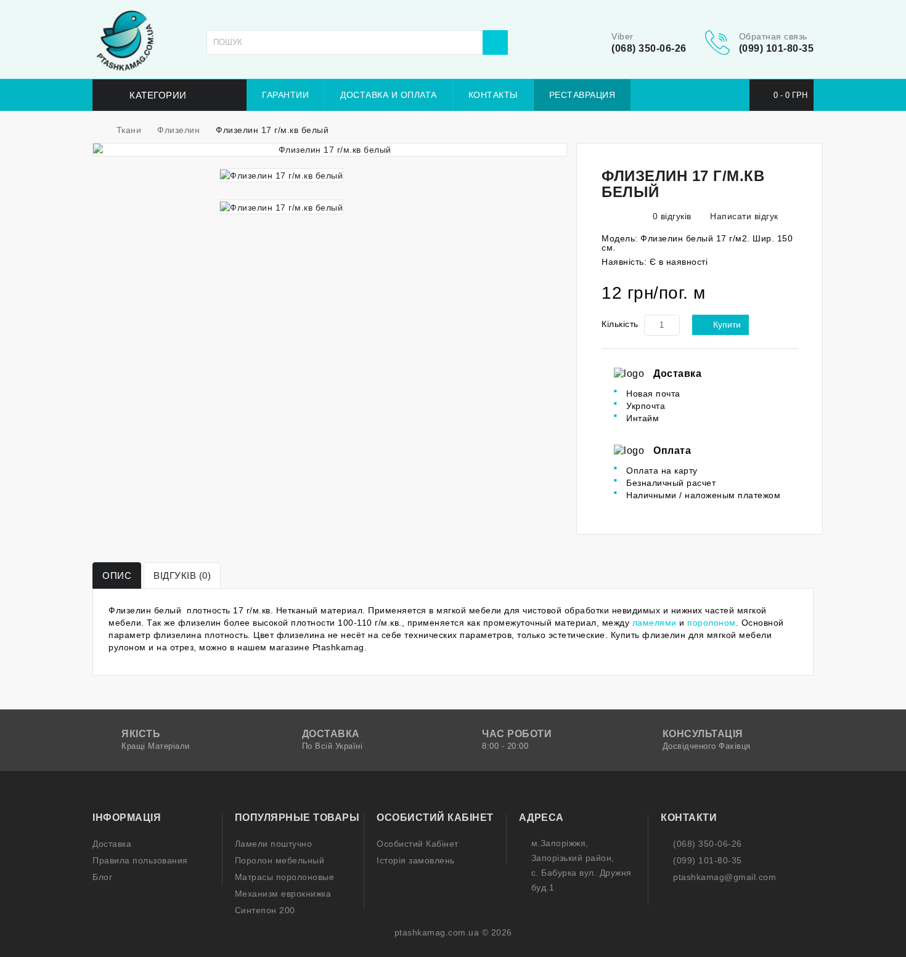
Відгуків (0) (182, 575)
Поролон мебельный (280, 860)
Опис (116, 575)
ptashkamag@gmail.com (724, 877)
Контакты (493, 95)
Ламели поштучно (273, 844)
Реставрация (582, 95)
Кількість (620, 324)
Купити (727, 324)
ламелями (654, 623)
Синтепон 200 (265, 910)
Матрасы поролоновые (285, 877)
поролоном (711, 623)
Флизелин (178, 130)
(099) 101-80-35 (776, 48)
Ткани (129, 130)
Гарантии (285, 95)
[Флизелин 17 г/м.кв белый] (329, 149)
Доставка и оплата (388, 95)
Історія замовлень (416, 860)
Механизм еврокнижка (283, 893)
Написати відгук (743, 216)
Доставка (111, 844)
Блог (102, 877)
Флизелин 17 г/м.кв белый (272, 130)
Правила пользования (140, 860)
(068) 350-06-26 (649, 48)
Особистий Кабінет (418, 844)
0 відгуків (672, 216)
